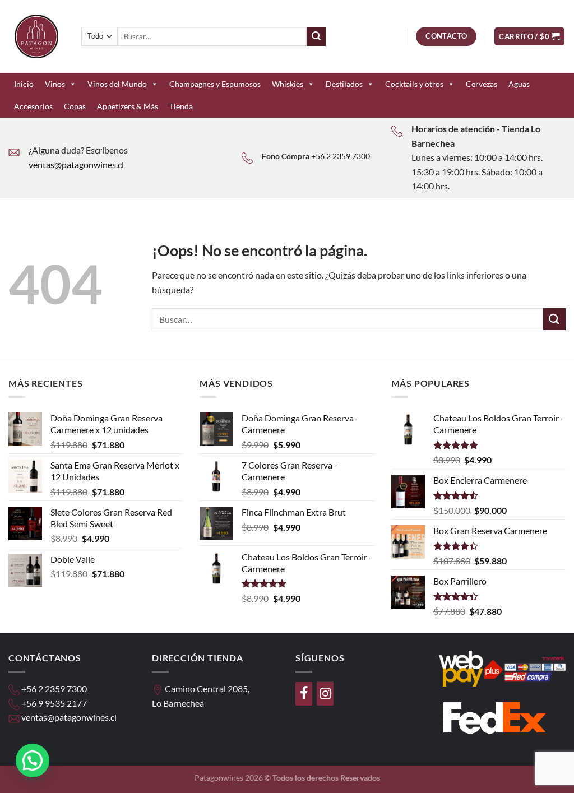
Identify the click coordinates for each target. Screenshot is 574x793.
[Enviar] (316, 36)
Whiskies (287, 84)
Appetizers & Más (127, 106)
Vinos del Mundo (117, 84)
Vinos (55, 84)
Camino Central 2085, (207, 688)
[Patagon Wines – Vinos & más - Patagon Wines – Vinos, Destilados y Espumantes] (36, 36)
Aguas (519, 84)
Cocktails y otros (414, 84)
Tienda (181, 106)
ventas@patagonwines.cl (76, 164)
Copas (75, 106)
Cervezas (481, 84)
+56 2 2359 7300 (340, 156)
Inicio (24, 84)
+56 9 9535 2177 (54, 703)
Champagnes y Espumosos (215, 84)
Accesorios (33, 106)
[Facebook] (303, 694)
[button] (32, 760)
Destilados (344, 84)
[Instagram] (325, 694)
